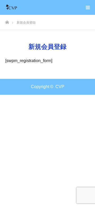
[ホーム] (7, 21)
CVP (59, 86)
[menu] (87, 7)
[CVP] (12, 7)
